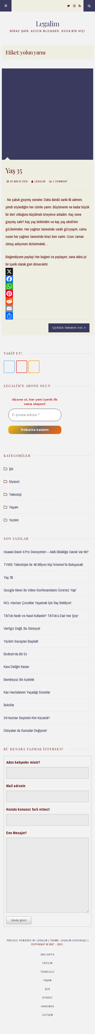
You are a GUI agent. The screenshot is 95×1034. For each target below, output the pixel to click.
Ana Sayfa (47, 954)
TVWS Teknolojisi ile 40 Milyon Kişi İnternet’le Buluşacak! (43, 564)
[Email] (47, 308)
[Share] (47, 315)
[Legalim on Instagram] (21, 366)
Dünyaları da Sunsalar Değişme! (25, 730)
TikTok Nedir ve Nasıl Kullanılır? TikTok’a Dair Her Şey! (41, 615)
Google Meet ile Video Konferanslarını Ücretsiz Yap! (40, 590)
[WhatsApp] (47, 286)
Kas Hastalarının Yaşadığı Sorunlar (27, 692)
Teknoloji (15, 494)
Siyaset (14, 481)
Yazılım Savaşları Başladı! (21, 641)
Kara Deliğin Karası (16, 666)
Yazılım (14, 520)
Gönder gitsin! (19, 920)
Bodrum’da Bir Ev (15, 653)
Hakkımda (47, 1006)
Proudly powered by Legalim (27, 940)
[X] (47, 271)
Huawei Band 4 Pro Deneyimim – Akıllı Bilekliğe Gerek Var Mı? (46, 551)
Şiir (11, 468)
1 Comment (60, 181)
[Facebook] (47, 279)
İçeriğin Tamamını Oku (67, 327)
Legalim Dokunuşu (74, 940)
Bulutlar (9, 704)
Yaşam (13, 507)
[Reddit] (47, 301)
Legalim (47, 23)
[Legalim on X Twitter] (9, 366)
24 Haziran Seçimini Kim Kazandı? (27, 717)
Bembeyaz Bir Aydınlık (19, 679)
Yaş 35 (14, 170)
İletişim (47, 1014)
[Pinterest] (47, 293)
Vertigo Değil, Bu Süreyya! (22, 628)
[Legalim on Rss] (33, 366)
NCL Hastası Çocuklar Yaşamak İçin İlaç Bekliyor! (37, 602)
